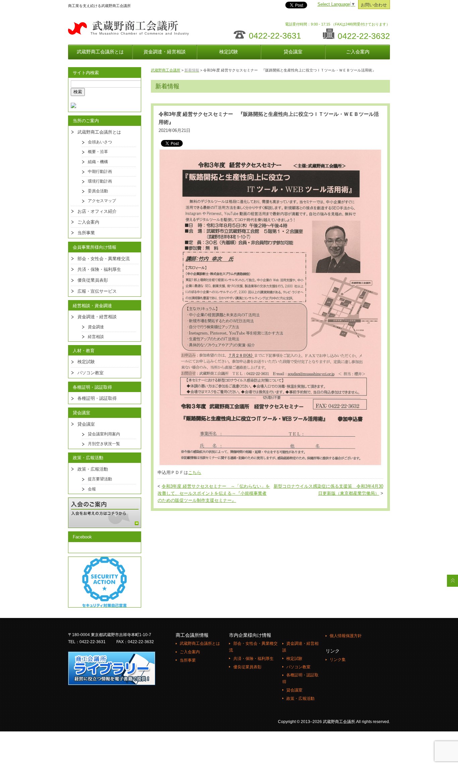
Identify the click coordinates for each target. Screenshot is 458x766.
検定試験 (228, 51)
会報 (92, 489)
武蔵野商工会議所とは (100, 51)
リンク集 (338, 659)
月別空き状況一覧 (104, 443)
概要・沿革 (98, 151)
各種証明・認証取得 (97, 398)
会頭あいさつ (100, 142)
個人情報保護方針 (346, 635)
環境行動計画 (100, 181)
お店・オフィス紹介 (97, 211)
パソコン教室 (90, 372)
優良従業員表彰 (92, 280)
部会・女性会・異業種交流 (103, 258)
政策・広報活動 (92, 469)
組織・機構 (98, 161)
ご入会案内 (357, 51)
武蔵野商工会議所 (165, 70)
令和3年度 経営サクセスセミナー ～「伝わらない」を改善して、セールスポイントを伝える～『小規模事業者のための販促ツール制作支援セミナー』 (214, 493)
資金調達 (96, 327)
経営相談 (96, 336)
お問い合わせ (374, 5)
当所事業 (86, 232)
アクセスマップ (102, 200)
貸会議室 (293, 51)
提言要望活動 (100, 479)
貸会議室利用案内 (104, 434)
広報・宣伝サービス (97, 291)
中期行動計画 (100, 171)
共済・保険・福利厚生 (99, 269)
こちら (194, 472)
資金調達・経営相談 (165, 51)
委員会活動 (98, 191)
